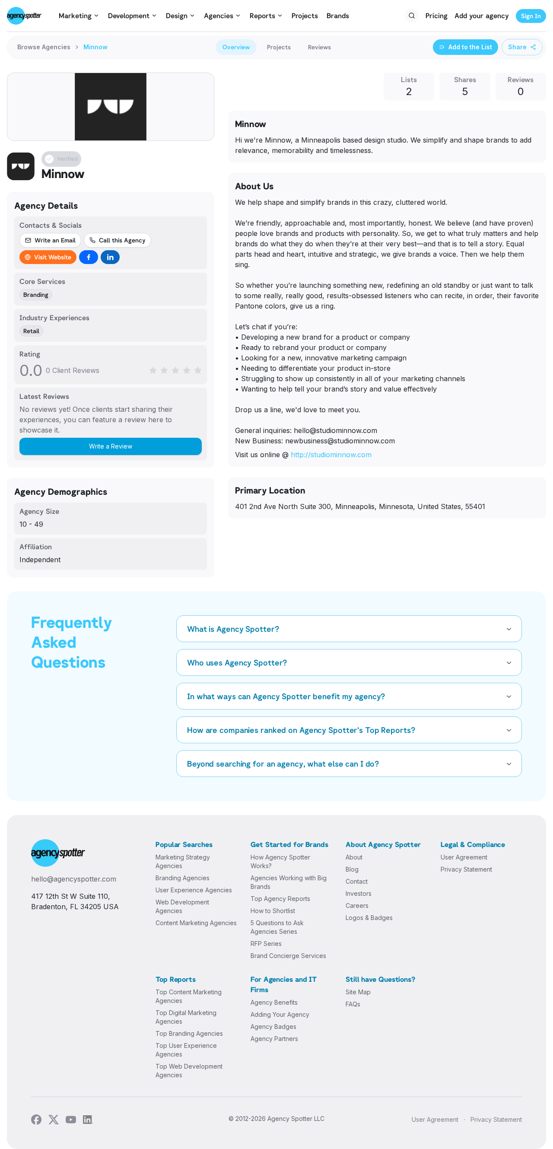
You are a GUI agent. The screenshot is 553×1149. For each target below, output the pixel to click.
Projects (305, 15)
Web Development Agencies (182, 906)
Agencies (218, 15)
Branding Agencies (183, 878)
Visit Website (52, 257)
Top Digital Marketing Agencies (186, 1017)
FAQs (353, 1004)
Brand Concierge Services (288, 955)
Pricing (437, 15)
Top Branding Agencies (189, 1033)
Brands (338, 15)
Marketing (75, 15)
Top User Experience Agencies (186, 1050)
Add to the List (470, 47)
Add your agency (481, 15)
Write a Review (110, 446)
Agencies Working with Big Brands (289, 882)
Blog (352, 869)
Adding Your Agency (280, 1014)
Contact (357, 881)
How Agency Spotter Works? (280, 861)
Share (517, 47)
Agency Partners (274, 1038)
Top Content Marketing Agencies (189, 996)
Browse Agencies (43, 47)
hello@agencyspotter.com (73, 879)
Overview (236, 47)
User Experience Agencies (194, 890)
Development (128, 15)
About (354, 857)
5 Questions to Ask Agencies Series (277, 927)
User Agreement (464, 857)
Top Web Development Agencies (189, 1071)
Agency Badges (273, 1026)
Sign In (531, 16)
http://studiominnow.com (331, 454)
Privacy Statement (466, 869)
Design (177, 15)
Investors (359, 893)
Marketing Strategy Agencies (183, 861)
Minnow (95, 47)
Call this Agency (122, 240)
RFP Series (266, 943)
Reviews (319, 47)
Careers (357, 905)
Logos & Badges (369, 917)
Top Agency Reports (280, 898)
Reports (262, 15)
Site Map (358, 992)
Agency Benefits (274, 1002)
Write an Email (55, 240)
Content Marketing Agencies (196, 922)
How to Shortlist (273, 910)
